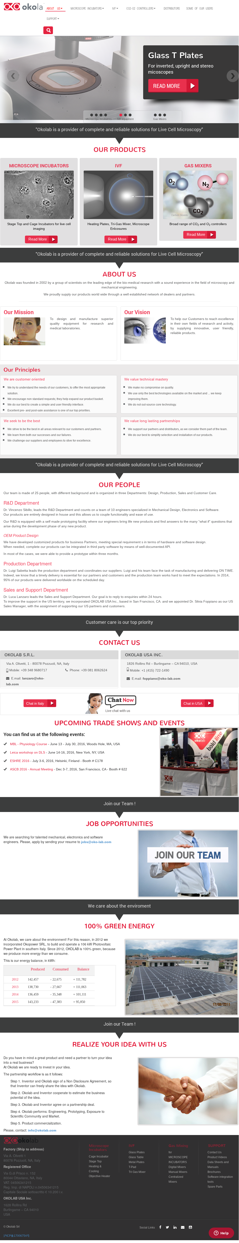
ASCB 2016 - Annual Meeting (31, 769)
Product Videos (217, 1157)
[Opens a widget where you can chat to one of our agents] (221, 1233)
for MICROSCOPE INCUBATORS (178, 1157)
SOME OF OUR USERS (199, 8)
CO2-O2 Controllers (139, 8)
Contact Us (215, 1152)
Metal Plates (136, 1162)
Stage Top (95, 1161)
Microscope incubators (86, 8)
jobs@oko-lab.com (96, 842)
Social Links (147, 1227)
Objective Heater (99, 1176)
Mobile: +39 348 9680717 (27, 670)
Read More (37, 239)
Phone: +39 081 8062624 (88, 670)
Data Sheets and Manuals (218, 1164)
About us (53, 8)
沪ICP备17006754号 (16, 1235)
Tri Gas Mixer (137, 1172)
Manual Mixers (178, 1172)
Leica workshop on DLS (27, 752)
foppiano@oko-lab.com (161, 678)
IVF (114, 8)
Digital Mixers (177, 1167)
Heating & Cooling (95, 1169)
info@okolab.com (42, 1130)
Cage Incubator (98, 1156)
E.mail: (155, 678)
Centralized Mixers (176, 1179)
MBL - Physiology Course (28, 744)
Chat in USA (193, 703)
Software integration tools (220, 1179)
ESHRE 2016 (19, 761)
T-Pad (132, 1167)
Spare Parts (215, 1186)
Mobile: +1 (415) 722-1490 (149, 670)
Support (52, 19)
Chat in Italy (35, 703)
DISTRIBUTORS (172, 8)
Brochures (214, 1172)
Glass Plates (137, 1152)
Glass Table (136, 1157)
